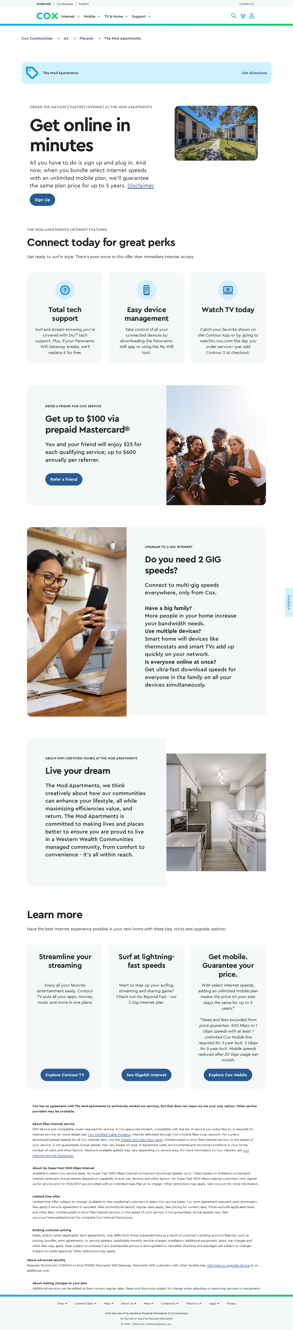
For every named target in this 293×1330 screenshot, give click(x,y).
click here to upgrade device (228, 1265)
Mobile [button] (89, 16)
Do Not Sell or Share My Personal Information (146, 1318)
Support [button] (139, 16)
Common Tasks (84, 1303)
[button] (233, 16)
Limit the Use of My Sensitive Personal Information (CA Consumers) (146, 1313)
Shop (60, 1303)
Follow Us (192, 1303)
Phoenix (86, 38)
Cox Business (65, 4)
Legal (212, 1303)
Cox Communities (37, 38)
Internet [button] (68, 16)
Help (107, 1303)
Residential (44, 4)
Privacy (231, 1303)
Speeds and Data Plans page (142, 1139)
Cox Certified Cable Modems (109, 1134)
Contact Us (246, 4)
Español (84, 4)
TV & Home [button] (113, 16)
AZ (66, 38)
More (147, 1303)
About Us (127, 1303)
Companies (168, 1303)
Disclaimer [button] (141, 186)
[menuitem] (71, 17)
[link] (42, 200)
